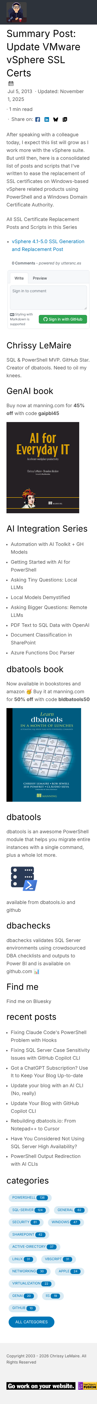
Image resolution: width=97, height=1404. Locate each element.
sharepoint (27, 1235)
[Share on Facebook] (37, 120)
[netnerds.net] (42, 12)
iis (51, 1296)
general (69, 1210)
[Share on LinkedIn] (46, 120)
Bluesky (42, 1001)
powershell (28, 1198)
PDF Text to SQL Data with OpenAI (50, 625)
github (13, 910)
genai (21, 1296)
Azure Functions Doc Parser (43, 653)
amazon (15, 692)
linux (21, 1259)
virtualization (30, 1283)
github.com (19, 971)
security (24, 1222)
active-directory (33, 1247)
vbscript (57, 1259)
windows (64, 1222)
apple (68, 1271)
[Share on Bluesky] (55, 120)
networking (28, 1271)
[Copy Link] (65, 120)
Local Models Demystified (40, 597)
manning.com (48, 406)
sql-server (27, 1210)
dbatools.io (52, 902)
